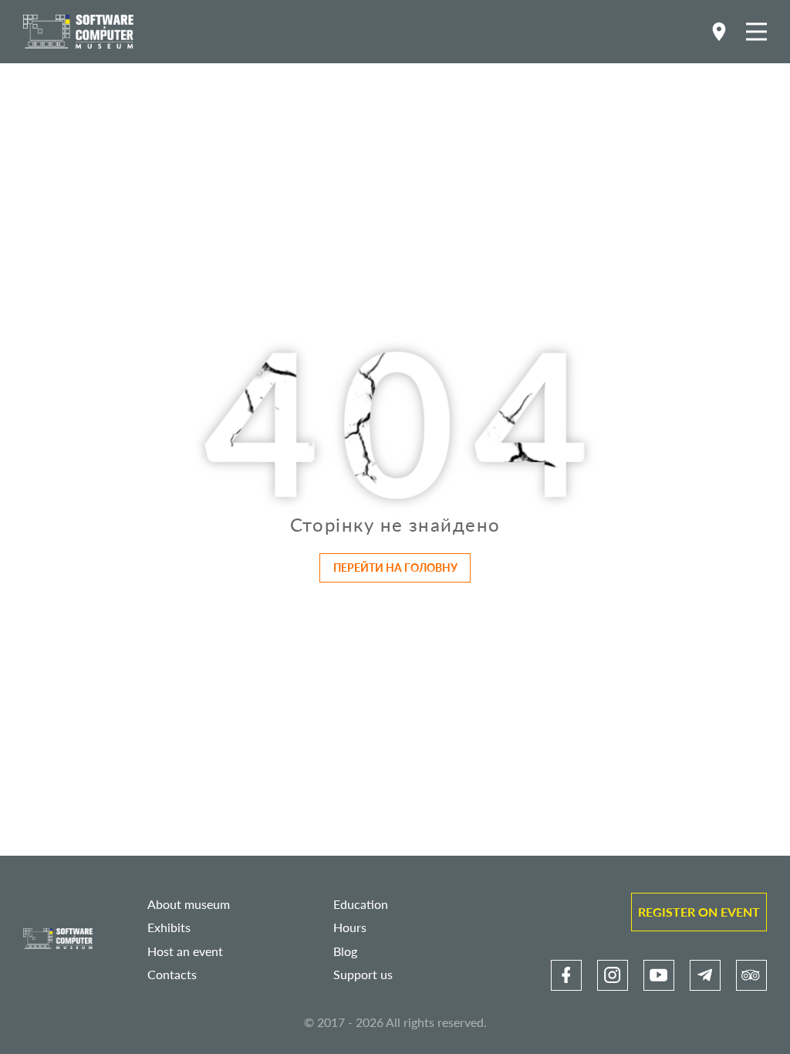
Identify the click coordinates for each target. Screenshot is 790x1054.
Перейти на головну (395, 567)
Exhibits (169, 927)
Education (360, 904)
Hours (349, 927)
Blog (345, 951)
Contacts (172, 974)
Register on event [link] (699, 911)
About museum (188, 904)
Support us (363, 974)
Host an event (185, 951)
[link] (566, 975)
